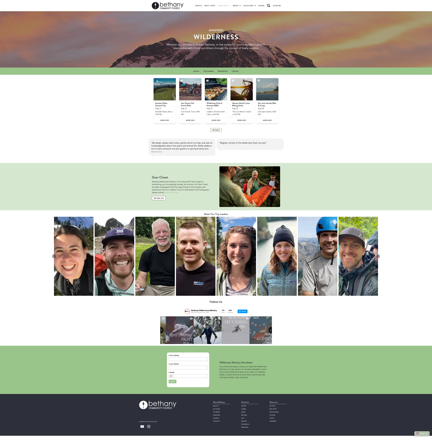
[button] (54, 256)
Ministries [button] (223, 6)
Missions (244, 421)
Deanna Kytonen (171, 192)
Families (243, 406)
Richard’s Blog (274, 412)
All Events (216, 130)
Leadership (216, 415)
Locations (216, 418)
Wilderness (244, 427)
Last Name (174, 364)
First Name (174, 355)
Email (172, 372)
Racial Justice (245, 424)
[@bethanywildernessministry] (187, 311)
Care (242, 418)
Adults (243, 412)
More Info (164, 120)
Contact (235, 71)
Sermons (272, 406)
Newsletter (223, 71)
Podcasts (272, 415)
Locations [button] (248, 6)
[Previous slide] (160, 330)
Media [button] (235, 6)
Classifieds (273, 421)
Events (198, 6)
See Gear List (159, 198)
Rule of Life (273, 409)
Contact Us (216, 421)
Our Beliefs (216, 412)
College (243, 409)
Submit (172, 381)
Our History (216, 409)
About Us (216, 406)
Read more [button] (224, 151)
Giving (261, 6)
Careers (272, 418)
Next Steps (210, 6)
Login (276, 6)
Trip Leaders (208, 71)
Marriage (244, 415)
